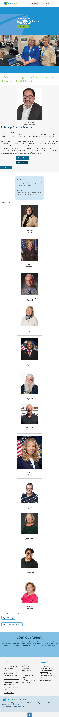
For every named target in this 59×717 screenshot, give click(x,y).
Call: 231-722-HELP (46, 3)
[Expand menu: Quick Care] (38, 3)
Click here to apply (22, 613)
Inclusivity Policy (35, 703)
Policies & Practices (14, 704)
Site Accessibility (25, 703)
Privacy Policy (44, 703)
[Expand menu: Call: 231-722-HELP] (53, 3)
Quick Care (34, 3)
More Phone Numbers (45, 680)
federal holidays (26, 682)
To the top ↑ (5, 709)
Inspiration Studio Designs (18, 706)
